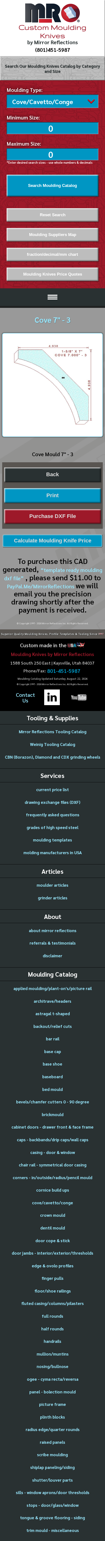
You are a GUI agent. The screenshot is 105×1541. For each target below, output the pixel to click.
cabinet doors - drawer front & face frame (52, 1127)
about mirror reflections (52, 930)
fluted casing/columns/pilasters (52, 1303)
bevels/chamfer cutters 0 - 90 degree (52, 1101)
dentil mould (52, 1227)
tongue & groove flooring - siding (52, 1517)
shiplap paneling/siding (52, 1467)
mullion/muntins (53, 1354)
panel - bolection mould (52, 1391)
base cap (52, 1051)
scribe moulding (52, 1454)
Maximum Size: (24, 143)
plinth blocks (52, 1417)
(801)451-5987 (52, 49)
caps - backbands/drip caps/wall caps (52, 1139)
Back (52, 474)
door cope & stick (52, 1240)
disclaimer (52, 955)
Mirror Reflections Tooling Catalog (52, 731)
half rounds (52, 1328)
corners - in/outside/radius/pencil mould (52, 1177)
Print (52, 495)
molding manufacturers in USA (52, 852)
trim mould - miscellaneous (52, 1530)
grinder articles (52, 897)
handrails (52, 1341)
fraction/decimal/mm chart (52, 254)
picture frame (52, 1404)
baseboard (52, 1076)
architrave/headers (52, 1001)
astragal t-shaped (52, 1013)
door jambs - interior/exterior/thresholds (52, 1253)
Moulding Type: (24, 89)
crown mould (52, 1215)
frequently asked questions (52, 814)
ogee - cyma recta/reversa (52, 1379)
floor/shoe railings (52, 1290)
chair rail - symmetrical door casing (52, 1164)
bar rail (52, 1038)
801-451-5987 (63, 671)
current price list (52, 789)
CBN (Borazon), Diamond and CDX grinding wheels (52, 757)
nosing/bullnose (52, 1366)
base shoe (52, 1064)
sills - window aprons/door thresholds (52, 1492)
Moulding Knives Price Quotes (52, 274)
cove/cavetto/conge (52, 1202)
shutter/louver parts (52, 1480)
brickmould (52, 1114)
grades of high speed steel (52, 827)
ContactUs (25, 697)
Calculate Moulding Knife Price (52, 541)
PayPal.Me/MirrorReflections (41, 586)
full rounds (52, 1316)
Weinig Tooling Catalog (52, 744)
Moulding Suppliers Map (52, 234)
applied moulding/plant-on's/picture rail (52, 988)
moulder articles (52, 885)
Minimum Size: (23, 117)
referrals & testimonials (53, 943)
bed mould (52, 1089)
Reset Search (52, 214)
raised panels (52, 1442)
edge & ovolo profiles (53, 1265)
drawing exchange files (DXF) (52, 802)
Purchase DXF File (52, 516)
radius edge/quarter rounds (53, 1429)
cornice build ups (52, 1190)
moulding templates (52, 839)
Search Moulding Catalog (52, 185)
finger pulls (52, 1278)
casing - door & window (52, 1152)
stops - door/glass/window (53, 1505)
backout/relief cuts (52, 1026)
